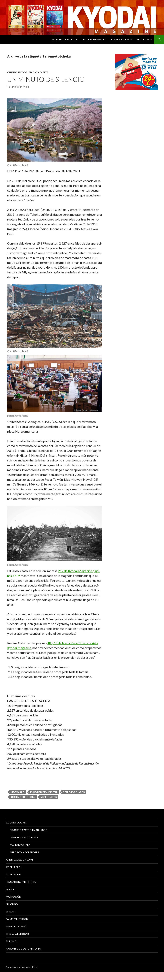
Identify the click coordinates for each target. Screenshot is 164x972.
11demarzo (18, 792)
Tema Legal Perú (16, 926)
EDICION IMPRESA (92, 39)
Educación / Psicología (21, 881)
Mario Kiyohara (20, 844)
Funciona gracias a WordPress (22, 967)
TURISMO (11, 941)
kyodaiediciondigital (43, 792)
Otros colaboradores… (25, 852)
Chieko (12, 72)
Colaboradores (119, 39)
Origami (11, 911)
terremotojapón (74, 792)
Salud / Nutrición (17, 918)
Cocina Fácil (14, 867)
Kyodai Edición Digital (34, 72)
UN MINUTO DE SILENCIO (46, 79)
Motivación (13, 896)
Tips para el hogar (17, 933)
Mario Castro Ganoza (24, 837)
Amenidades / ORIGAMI (19, 859)
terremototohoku (23, 797)
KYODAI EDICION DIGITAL (65, 39)
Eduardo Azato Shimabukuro (28, 829)
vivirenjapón (49, 797)
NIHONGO (12, 904)
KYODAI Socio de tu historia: (23, 948)
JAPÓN (10, 889)
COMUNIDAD (13, 874)
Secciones (143, 39)
